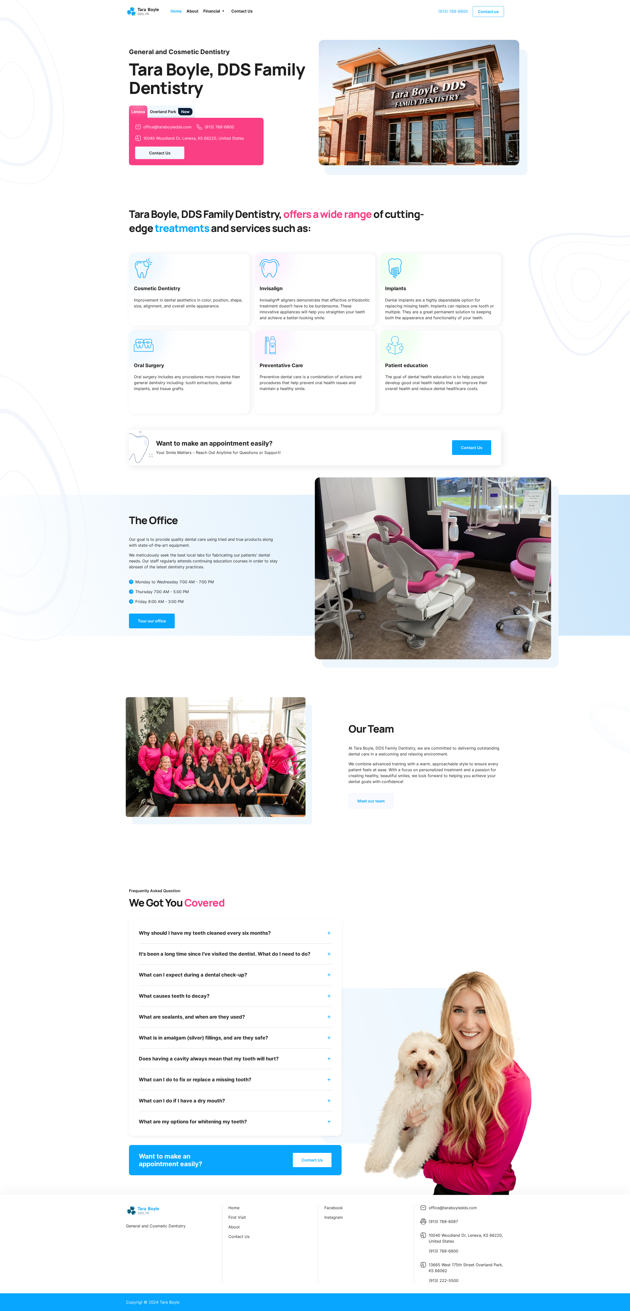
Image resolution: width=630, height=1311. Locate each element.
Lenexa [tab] (138, 111)
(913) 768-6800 (453, 11)
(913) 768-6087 (443, 1221)
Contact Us (242, 11)
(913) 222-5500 (443, 1280)
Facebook (333, 1207)
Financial (211, 11)
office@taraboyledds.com (167, 126)
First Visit (237, 1217)
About (192, 11)
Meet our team (371, 801)
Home (176, 11)
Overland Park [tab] (163, 111)
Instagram (333, 1217)
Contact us (488, 11)
